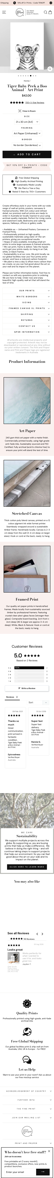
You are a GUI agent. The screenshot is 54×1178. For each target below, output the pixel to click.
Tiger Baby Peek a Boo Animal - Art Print (15, 744)
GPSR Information (27, 332)
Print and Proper (26, 1143)
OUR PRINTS (27, 290)
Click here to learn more (27, 867)
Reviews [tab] (10, 697)
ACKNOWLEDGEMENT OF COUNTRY (26, 1091)
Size (27, 116)
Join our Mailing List (26, 1118)
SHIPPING (27, 314)
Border (27, 139)
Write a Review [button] (28, 688)
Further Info (26, 1100)
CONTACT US (27, 326)
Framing (27, 128)
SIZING (27, 302)
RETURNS (27, 320)
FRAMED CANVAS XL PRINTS (27, 308)
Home (26, 81)
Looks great (15, 949)
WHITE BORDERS (27, 296)
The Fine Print (26, 1109)
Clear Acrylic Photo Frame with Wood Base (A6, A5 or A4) (13, 969)
